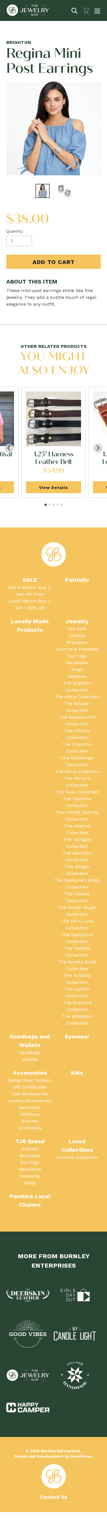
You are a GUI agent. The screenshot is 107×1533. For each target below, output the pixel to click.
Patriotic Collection (77, 1157)
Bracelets (77, 642)
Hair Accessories (30, 1093)
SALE (30, 579)
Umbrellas (29, 1127)
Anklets (77, 635)
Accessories (30, 1072)
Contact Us (53, 1497)
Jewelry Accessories (30, 1100)
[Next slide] (97, 448)
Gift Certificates (30, 1087)
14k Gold (77, 628)
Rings (77, 669)
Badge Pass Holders (30, 1080)
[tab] (46, 505)
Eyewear (77, 1036)
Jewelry (77, 621)
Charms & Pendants (77, 649)
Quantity (14, 231)
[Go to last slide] (9, 448)
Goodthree (81, 1456)
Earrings (77, 656)
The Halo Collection (77, 792)
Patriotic (77, 579)
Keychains (30, 1107)
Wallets (30, 1059)
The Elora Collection (77, 771)
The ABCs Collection (77, 696)
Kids (77, 1072)
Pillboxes (30, 1114)
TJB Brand (30, 1141)
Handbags (30, 1052)
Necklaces (77, 662)
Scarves (30, 1121)
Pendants (30, 1176)
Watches (77, 676)
